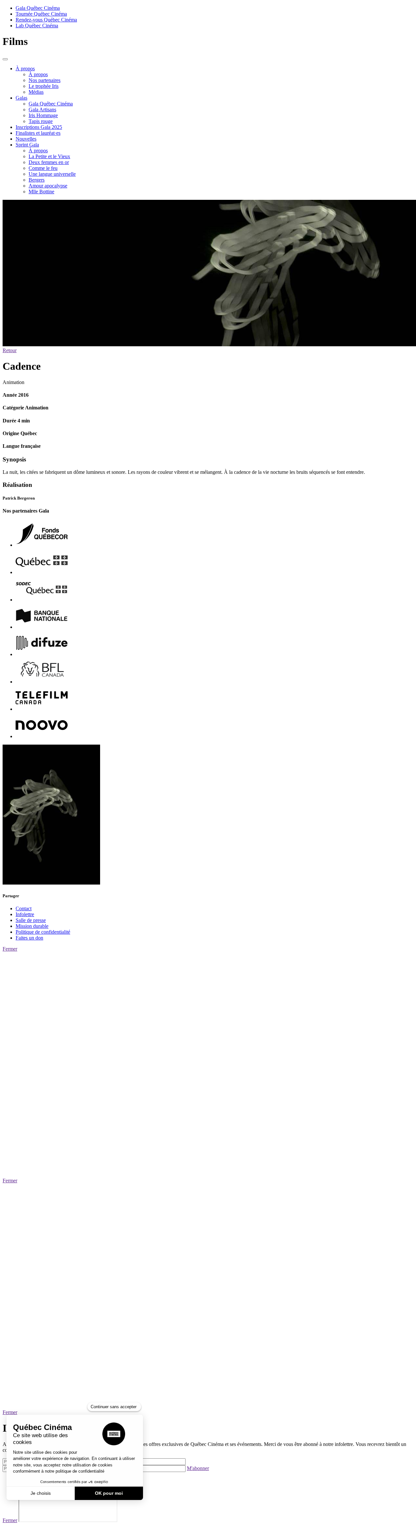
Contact (24, 908)
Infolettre (25, 914)
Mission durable (32, 926)
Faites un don (29, 938)
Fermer (10, 949)
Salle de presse (31, 920)
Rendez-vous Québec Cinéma (46, 19)
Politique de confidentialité (43, 932)
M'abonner (198, 1468)
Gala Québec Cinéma (38, 8)
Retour (10, 350)
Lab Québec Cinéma (37, 25)
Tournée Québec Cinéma (41, 14)
